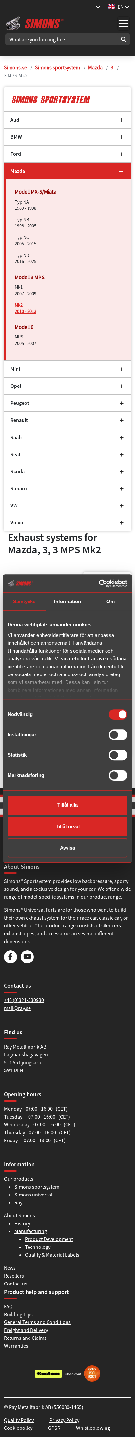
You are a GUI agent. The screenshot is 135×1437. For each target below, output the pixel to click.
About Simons (19, 1215)
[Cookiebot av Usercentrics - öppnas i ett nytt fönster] (98, 583)
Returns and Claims (25, 1338)
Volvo (16, 522)
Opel (15, 386)
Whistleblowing (93, 1428)
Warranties (16, 1345)
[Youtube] (27, 961)
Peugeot (19, 403)
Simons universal (33, 1194)
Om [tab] (110, 601)
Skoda (17, 471)
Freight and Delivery (26, 1330)
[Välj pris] (98, 6)
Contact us (15, 1283)
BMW (16, 137)
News (10, 1268)
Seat (15, 454)
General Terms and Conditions (37, 1322)
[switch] (118, 734)
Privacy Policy (64, 1420)
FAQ (8, 1306)
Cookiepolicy (18, 1428)
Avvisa (67, 848)
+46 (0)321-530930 (24, 1000)
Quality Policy (19, 1420)
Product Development (49, 1239)
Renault (19, 420)
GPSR (54, 1428)
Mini (15, 369)
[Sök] (123, 39)
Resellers (14, 1275)
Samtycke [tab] (24, 601)
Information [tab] (67, 601)
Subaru (18, 488)
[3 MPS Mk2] (67, 99)
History (22, 1223)
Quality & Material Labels (52, 1254)
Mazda (95, 67)
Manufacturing (30, 1231)
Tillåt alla (67, 805)
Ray (18, 1202)
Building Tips (18, 1314)
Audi (15, 120)
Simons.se (15, 67)
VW (14, 505)
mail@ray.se (17, 1008)
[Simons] (34, 22)
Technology (37, 1247)
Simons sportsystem (57, 67)
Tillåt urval (68, 826)
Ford (15, 154)
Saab (16, 437)
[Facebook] (10, 961)
